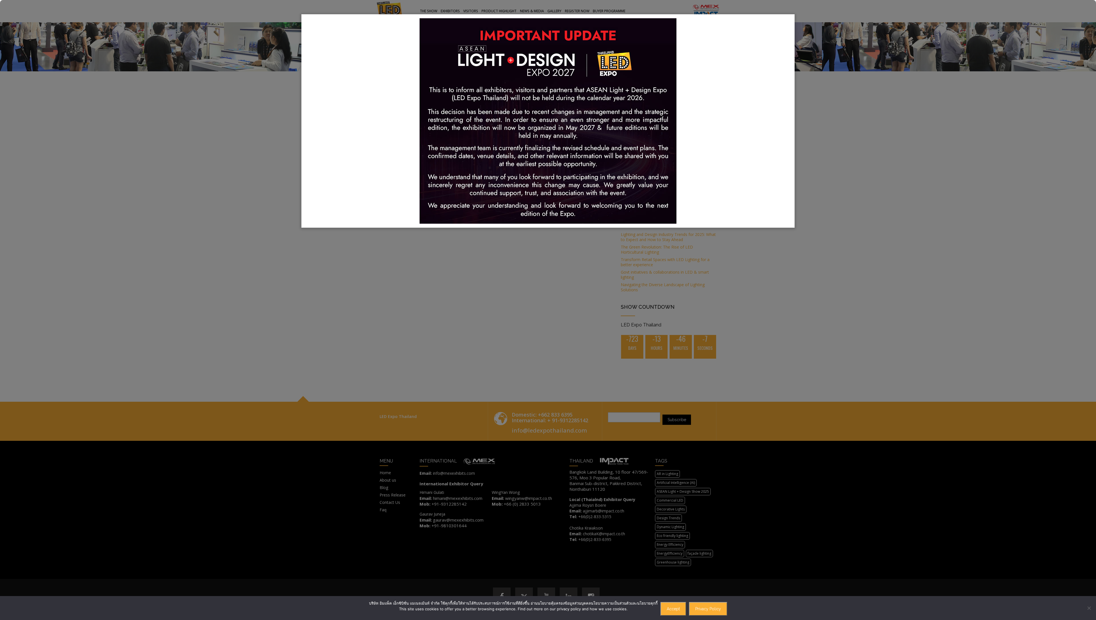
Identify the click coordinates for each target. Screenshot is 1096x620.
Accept (673, 609)
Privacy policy (708, 609)
